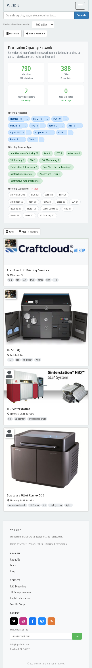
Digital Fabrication (20, 598)
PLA (57, 118)
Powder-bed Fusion (50, 174)
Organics (41, 132)
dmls (40, 280)
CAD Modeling (18, 586)
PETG (37, 118)
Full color (27, 359)
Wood (53, 125)
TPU (34, 125)
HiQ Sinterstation (18, 409)
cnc (67, 208)
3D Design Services (20, 592)
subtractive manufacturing (25, 180)
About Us (15, 559)
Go (77, 636)
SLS (17, 280)
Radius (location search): (16, 24)
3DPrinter (16, 201)
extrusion (74, 153)
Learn (13, 565)
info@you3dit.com (19, 644)
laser (29, 215)
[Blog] (51, 621)
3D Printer (17, 194)
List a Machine (37, 33)
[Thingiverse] (42, 621)
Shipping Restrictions (56, 543)
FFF (59, 153)
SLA (32, 160)
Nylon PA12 (17, 132)
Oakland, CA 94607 (19, 649)
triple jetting (56, 505)
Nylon (31, 208)
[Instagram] (23, 621)
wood (61, 201)
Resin (14, 139)
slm (48, 280)
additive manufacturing (24, 153)
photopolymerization (21, 174)
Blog (12, 571)
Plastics (16, 118)
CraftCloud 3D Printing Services (28, 270)
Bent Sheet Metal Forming (57, 167)
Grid (11, 231)
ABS (72, 125)
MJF (32, 280)
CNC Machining (50, 160)
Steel (32, 139)
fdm (47, 153)
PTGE (61, 132)
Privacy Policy (36, 543)
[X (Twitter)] (14, 621)
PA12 (38, 359)
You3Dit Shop (17, 604)
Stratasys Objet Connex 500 (25, 495)
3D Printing (17, 160)
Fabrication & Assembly (23, 167)
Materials (13, 33)
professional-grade (37, 418)
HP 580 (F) (13, 350)
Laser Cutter (50, 208)
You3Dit (13, 5)
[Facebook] (32, 621)
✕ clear (34, 188)
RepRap (15, 208)
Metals (15, 125)
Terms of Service (18, 543)
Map (29, 231)
